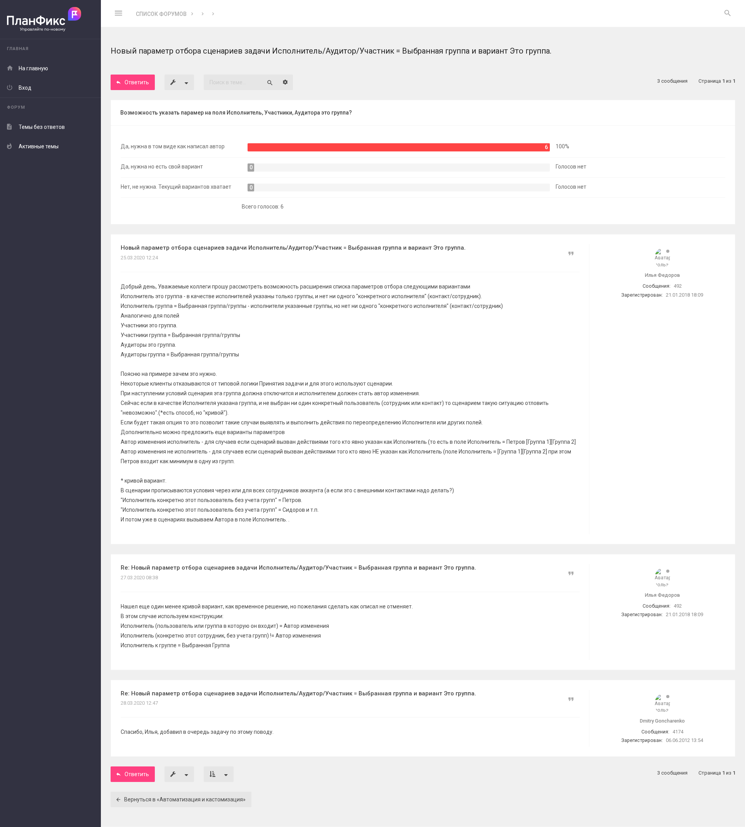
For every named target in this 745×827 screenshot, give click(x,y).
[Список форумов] (50, 19)
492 (678, 286)
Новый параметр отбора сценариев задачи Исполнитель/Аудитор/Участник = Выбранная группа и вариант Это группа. (293, 247)
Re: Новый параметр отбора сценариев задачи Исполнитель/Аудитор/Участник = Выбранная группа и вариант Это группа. (298, 567)
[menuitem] (727, 13)
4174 (677, 732)
